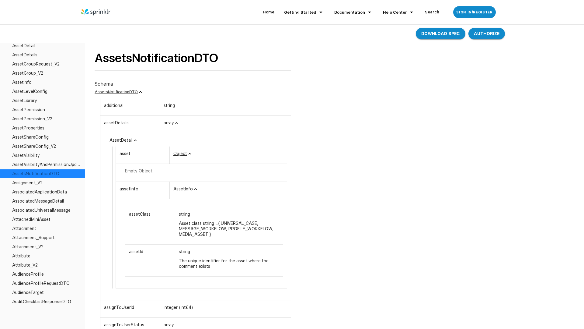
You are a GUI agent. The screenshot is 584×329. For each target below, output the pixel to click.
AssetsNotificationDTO (116, 92)
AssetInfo (183, 188)
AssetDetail (121, 140)
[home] (96, 12)
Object (180, 153)
